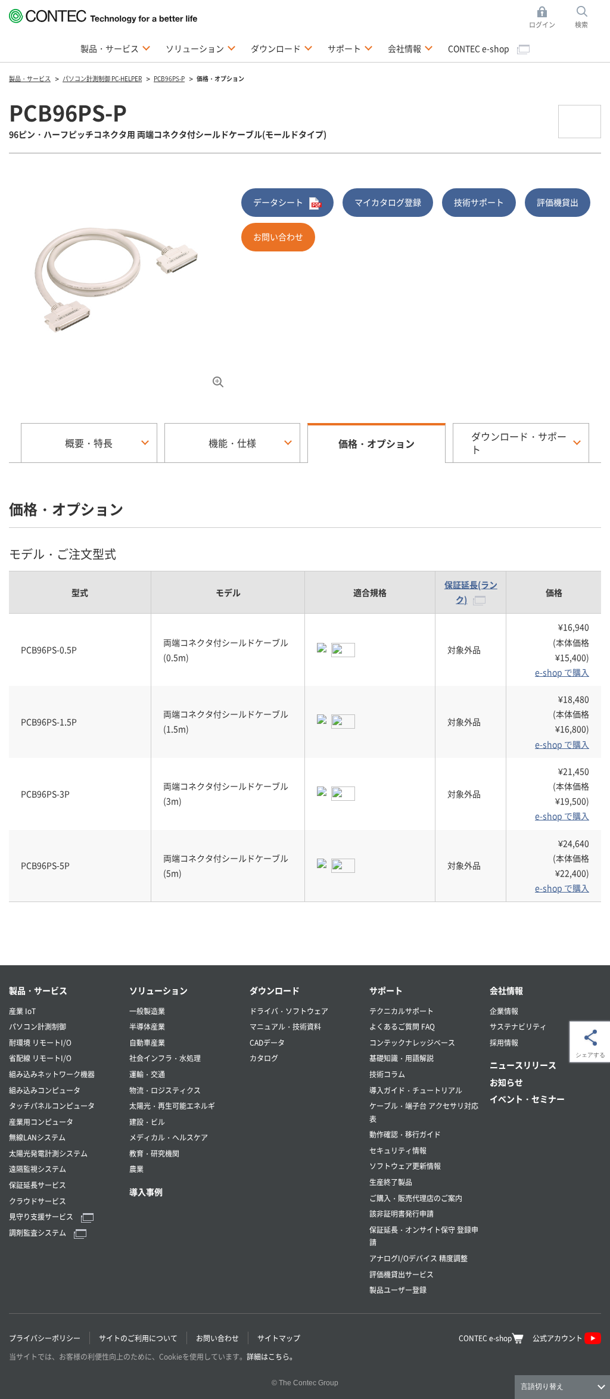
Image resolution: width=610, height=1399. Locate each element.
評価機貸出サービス (401, 1274)
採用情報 (504, 1042)
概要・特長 (89, 443)
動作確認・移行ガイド (405, 1134)
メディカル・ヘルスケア (168, 1137)
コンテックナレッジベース (412, 1042)
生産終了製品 (390, 1182)
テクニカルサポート (401, 1011)
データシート (278, 202)
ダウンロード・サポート (519, 442)
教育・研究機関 (154, 1153)
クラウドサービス (37, 1201)
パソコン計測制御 (37, 1026)
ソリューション (158, 990)
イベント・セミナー (527, 1099)
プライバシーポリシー (44, 1338)
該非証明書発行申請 (401, 1213)
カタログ (264, 1058)
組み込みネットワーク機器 (52, 1074)
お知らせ (506, 1082)
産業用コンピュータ (41, 1122)
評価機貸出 (557, 202)
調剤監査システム (38, 1232)
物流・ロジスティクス (165, 1090)
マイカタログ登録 (387, 202)
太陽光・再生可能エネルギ (172, 1105)
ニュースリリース (523, 1065)
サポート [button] (350, 48)
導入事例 (146, 1192)
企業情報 (504, 1011)
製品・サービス (38, 990)
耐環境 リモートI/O (40, 1042)
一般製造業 (147, 1011)
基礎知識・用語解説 (401, 1058)
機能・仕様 (232, 443)
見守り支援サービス (42, 1216)
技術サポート (479, 202)
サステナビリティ (518, 1026)
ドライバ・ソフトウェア (289, 1011)
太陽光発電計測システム (48, 1153)
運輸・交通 (147, 1074)
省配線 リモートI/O (40, 1058)
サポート (386, 990)
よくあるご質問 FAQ (402, 1026)
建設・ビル (147, 1122)
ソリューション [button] (201, 48)
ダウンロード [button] (282, 48)
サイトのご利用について (138, 1338)
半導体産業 (147, 1026)
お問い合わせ (278, 237)
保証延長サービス (37, 1185)
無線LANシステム (37, 1137)
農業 (136, 1169)
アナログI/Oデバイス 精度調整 (418, 1258)
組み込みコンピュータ (44, 1090)
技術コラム (387, 1074)
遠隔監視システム (37, 1169)
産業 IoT (22, 1011)
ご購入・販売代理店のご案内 (415, 1198)
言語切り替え (542, 1386)
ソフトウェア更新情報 (405, 1166)
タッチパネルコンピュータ (52, 1105)
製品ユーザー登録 (398, 1290)
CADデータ (267, 1042)
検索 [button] (588, 18)
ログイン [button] (545, 18)
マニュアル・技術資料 (285, 1026)
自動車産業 (147, 1042)
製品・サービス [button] (115, 48)
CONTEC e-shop (479, 48)
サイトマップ (278, 1338)
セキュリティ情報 (398, 1150)
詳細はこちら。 (272, 1356)
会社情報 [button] (410, 48)
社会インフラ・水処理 (165, 1058)
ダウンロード (275, 990)
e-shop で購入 (562, 672)
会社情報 (506, 990)
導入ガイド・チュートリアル (415, 1090)
